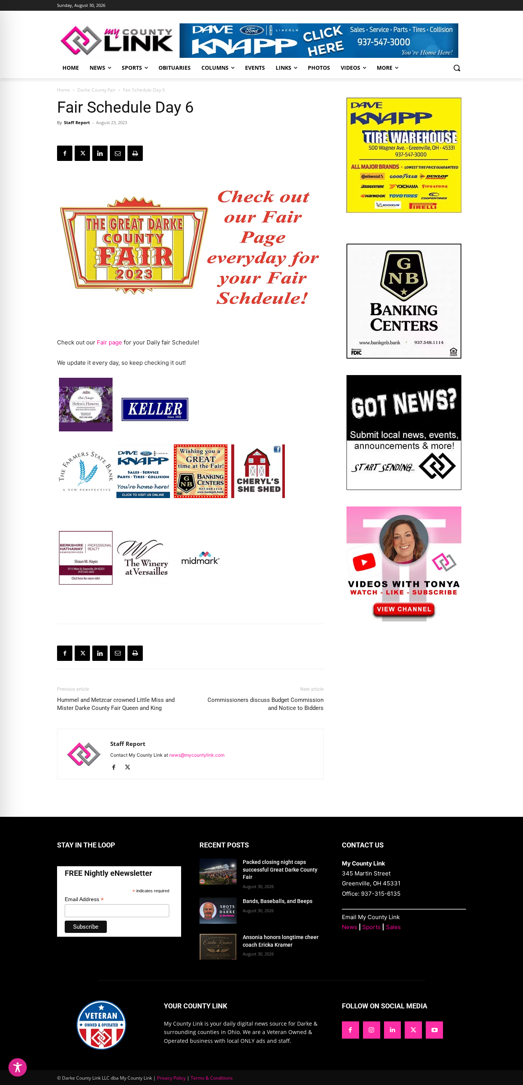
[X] (82, 153)
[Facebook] (64, 153)
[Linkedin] (100, 153)
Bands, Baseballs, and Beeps (277, 901)
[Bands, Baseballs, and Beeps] (218, 911)
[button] (457, 68)
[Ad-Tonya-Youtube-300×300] (403, 619)
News (349, 927)
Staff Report (77, 122)
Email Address (84, 899)
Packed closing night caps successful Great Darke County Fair (280, 869)
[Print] (135, 153)
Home (63, 90)
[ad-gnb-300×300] (403, 356)
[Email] (117, 153)
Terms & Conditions (212, 1078)
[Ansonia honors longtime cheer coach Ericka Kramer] (218, 947)
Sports (371, 927)
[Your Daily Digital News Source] (118, 40)
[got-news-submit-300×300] (403, 488)
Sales (393, 927)
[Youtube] (434, 1030)
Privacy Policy (171, 1078)
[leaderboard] (323, 40)
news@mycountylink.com (196, 755)
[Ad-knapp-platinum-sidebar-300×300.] (403, 210)
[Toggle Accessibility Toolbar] (18, 1067)
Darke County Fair (96, 90)
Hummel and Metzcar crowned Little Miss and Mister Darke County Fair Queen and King (116, 704)
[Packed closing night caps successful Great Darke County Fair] (218, 872)
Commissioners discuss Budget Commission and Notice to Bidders (266, 704)
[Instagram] (371, 1030)
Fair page (109, 342)
